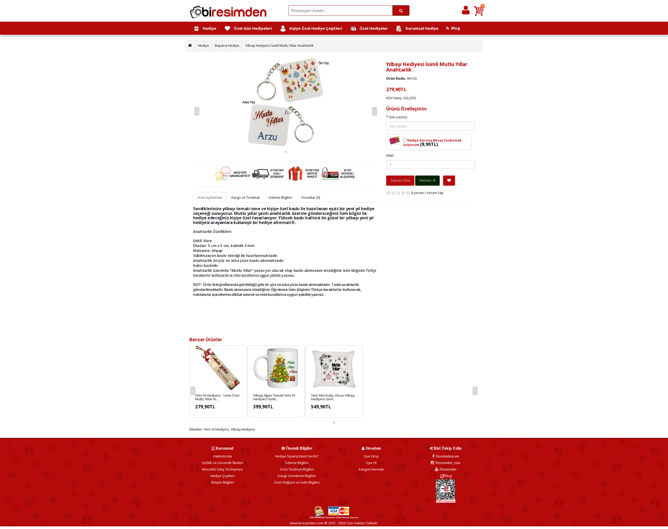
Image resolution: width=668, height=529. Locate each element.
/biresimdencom (446, 456)
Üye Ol (371, 462)
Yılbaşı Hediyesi (243, 429)
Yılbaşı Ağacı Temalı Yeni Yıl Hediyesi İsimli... (274, 397)
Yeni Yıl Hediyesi (216, 429)
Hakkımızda (222, 456)
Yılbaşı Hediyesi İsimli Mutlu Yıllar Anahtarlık (279, 45)
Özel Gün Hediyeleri (251, 28)
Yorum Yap (435, 192)
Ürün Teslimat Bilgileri (297, 469)
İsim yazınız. (398, 117)
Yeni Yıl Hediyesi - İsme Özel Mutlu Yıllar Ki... (217, 397)
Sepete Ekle (400, 180)
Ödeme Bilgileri (280, 197)
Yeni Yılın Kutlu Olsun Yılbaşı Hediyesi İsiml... (333, 397)
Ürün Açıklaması (210, 197)
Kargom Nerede (371, 469)
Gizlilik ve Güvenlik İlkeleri (222, 462)
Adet (389, 155)
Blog (454, 28)
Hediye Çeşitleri (222, 475)
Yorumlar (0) (310, 197)
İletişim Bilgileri (222, 482)
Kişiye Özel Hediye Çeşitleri (314, 28)
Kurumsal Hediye (420, 28)
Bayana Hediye (227, 45)
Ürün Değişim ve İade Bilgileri (297, 482)
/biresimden (447, 469)
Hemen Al (427, 180)
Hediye (208, 28)
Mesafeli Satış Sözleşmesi (222, 469)
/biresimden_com (447, 463)
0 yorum (417, 192)
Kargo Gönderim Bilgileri (297, 475)
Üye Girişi (371, 456)
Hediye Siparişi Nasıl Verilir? (297, 456)
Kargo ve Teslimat (245, 197)
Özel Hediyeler (372, 28)
